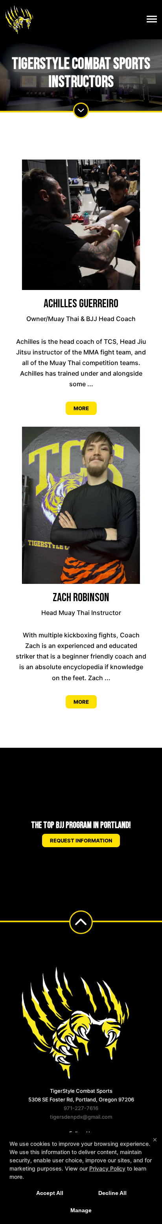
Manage (81, 1210)
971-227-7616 (81, 1108)
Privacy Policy (107, 1168)
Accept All (49, 1193)
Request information (81, 840)
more (81, 408)
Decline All (112, 1193)
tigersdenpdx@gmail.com (81, 1117)
